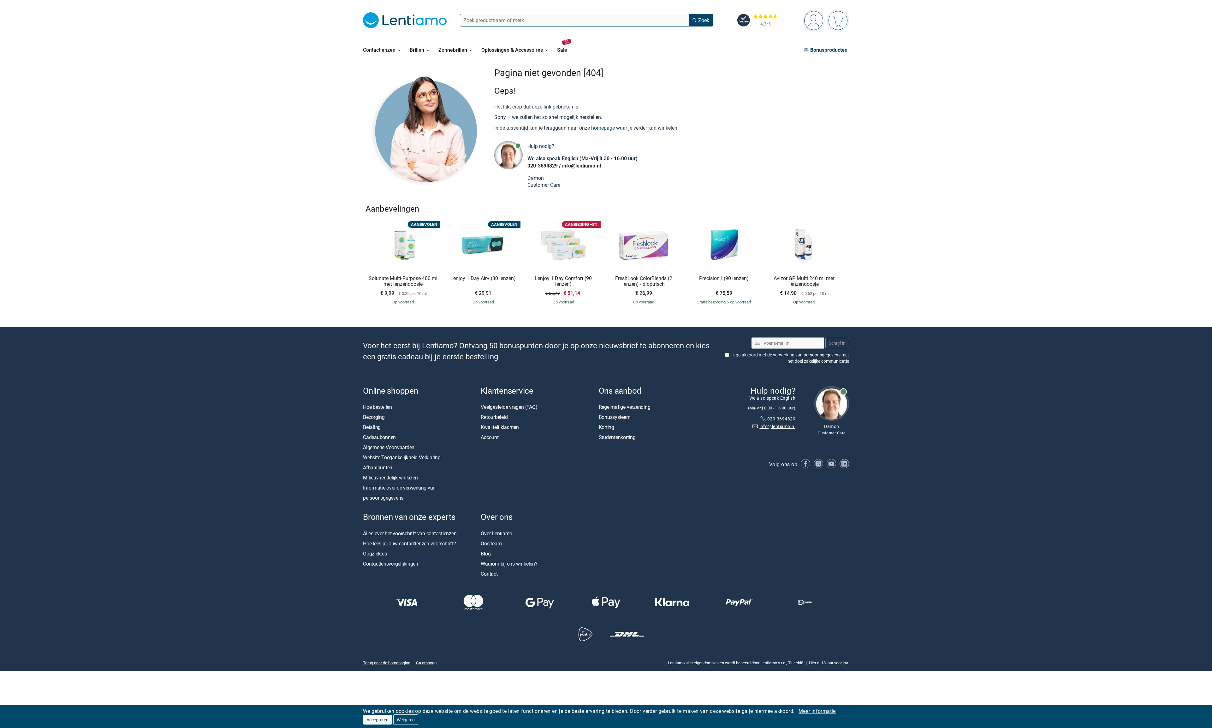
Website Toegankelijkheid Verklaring (402, 457)
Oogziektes (375, 553)
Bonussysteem (615, 417)
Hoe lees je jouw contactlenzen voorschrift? (409, 543)
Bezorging (374, 417)
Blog (485, 553)
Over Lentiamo (496, 533)
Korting (606, 427)
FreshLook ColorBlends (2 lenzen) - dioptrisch (643, 281)
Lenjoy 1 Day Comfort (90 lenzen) (563, 281)
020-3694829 (542, 165)
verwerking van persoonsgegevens (807, 355)
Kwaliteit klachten (500, 427)
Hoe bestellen (377, 407)
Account (489, 437)
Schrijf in (837, 343)
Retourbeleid (494, 417)
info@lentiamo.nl (581, 165)
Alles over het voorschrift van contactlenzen (409, 533)
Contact (489, 573)
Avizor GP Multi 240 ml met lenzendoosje (804, 281)
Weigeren (406, 720)
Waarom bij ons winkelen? (509, 563)
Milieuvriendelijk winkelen (390, 477)
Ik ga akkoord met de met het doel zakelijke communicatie (790, 358)
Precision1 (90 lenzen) (724, 278)
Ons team (491, 543)
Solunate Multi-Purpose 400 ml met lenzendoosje (403, 281)
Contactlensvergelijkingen (390, 563)
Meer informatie (817, 710)
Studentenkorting (617, 437)
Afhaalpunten (377, 467)
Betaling (372, 427)
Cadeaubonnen (379, 437)
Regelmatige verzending (625, 407)
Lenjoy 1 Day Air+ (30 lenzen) (483, 278)
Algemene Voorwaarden (388, 447)
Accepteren (377, 720)
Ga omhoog (426, 663)
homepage (603, 127)
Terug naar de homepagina (386, 663)
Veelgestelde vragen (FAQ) (509, 407)
